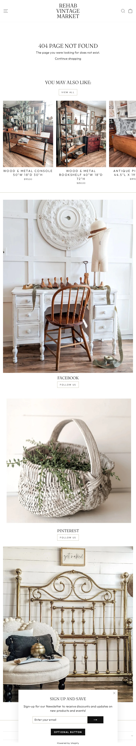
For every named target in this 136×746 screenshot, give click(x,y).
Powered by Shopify (68, 743)
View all (68, 92)
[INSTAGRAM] (68, 624)
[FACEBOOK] (68, 286)
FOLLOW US (68, 384)
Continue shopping (68, 58)
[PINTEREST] (68, 459)
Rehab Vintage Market (68, 10)
